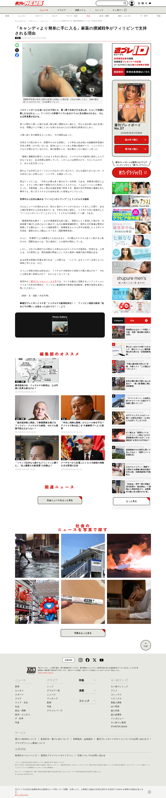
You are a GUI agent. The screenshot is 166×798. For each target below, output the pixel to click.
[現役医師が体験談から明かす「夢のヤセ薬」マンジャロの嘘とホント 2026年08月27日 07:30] (83, 602)
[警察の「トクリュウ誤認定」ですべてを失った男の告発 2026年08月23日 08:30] (129, 602)
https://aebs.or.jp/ (45, 673)
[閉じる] (149, 792)
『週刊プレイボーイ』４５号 (43, 281)
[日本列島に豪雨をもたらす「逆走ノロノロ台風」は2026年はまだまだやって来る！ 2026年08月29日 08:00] (37, 556)
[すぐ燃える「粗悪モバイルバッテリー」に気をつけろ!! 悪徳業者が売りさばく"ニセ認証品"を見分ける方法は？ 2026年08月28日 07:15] (129, 556)
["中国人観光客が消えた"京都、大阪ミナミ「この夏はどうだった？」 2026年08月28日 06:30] (37, 602)
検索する (125, 3)
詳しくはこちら (21, 795)
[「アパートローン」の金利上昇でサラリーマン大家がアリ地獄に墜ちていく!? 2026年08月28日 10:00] (83, 556)
